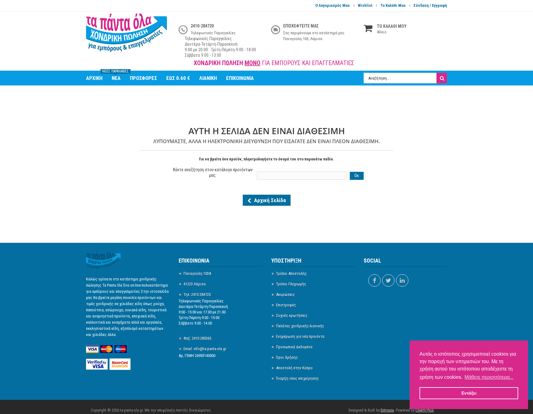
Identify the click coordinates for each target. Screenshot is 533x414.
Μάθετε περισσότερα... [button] (489, 377)
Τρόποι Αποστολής (291, 273)
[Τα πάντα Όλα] (127, 36)
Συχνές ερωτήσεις (292, 315)
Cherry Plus (424, 410)
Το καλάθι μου (393, 5)
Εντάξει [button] (469, 393)
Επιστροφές (286, 305)
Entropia (387, 410)
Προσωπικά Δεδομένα (294, 347)
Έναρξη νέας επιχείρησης (297, 378)
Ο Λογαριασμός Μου (332, 5)
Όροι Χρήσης (287, 357)
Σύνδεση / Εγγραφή (430, 5)
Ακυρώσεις (285, 294)
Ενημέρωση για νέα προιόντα (300, 336)
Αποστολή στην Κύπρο (294, 368)
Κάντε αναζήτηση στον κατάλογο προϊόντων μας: (213, 172)
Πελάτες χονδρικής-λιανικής (300, 326)
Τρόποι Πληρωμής (291, 284)
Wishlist (365, 5)
